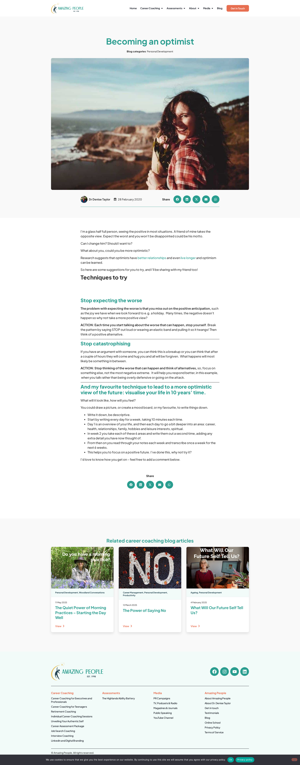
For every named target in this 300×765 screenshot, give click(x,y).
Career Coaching (62, 693)
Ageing (194, 592)
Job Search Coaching (63, 730)
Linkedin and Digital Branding (67, 740)
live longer (188, 258)
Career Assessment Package (67, 726)
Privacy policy (245, 759)
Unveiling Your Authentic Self (67, 721)
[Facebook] (214, 671)
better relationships (152, 258)
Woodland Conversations (92, 592)
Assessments (111, 693)
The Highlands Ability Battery (118, 698)
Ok (230, 759)
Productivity (129, 595)
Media (157, 693)
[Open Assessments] (184, 8)
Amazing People (215, 693)
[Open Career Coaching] (162, 8)
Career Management (133, 592)
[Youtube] (234, 671)
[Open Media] (212, 8)
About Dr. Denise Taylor (218, 703)
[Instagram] (224, 671)
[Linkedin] (244, 671)
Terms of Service (214, 732)
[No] (294, 759)
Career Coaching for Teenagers (69, 706)
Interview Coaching (62, 735)
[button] (177, 199)
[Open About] (198, 8)
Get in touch (212, 708)
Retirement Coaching (63, 711)
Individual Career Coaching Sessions (71, 716)
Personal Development (160, 51)
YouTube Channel (163, 717)
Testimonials (212, 712)
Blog (207, 717)
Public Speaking (162, 712)
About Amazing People (218, 698)
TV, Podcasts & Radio (165, 703)
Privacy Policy (212, 727)
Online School (212, 722)
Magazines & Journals (165, 708)
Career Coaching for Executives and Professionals (71, 700)
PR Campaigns (161, 698)
